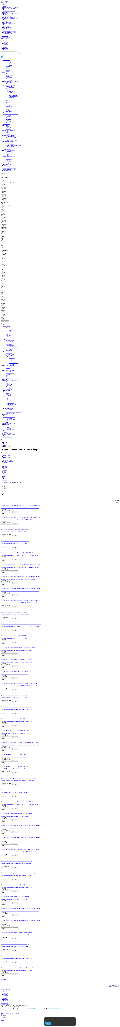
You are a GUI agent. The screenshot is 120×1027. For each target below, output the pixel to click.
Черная (7, 67)
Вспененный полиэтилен (9, 11)
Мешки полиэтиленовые (9, 17)
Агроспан (8, 116)
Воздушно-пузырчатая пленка (10, 7)
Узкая (7, 71)
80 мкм (5, 468)
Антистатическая (13, 95)
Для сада (8, 160)
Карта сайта (6, 49)
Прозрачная (6, 480)
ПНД (7, 132)
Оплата (5, 46)
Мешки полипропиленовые (9, 24)
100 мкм (5, 470)
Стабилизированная (13, 96)
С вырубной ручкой (11, 152)
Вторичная (8, 68)
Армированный (10, 73)
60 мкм (5, 467)
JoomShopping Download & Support (113, 986)
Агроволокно (9, 122)
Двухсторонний (10, 78)
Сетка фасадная (7, 22)
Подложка (8, 110)
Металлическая (9, 139)
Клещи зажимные (10, 144)
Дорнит (5, 28)
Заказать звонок (4, 38)
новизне (11, 482)
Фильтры (4, 488)
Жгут (7, 109)
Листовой (8, 105)
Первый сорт (6, 457)
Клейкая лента (6, 14)
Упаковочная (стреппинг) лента (10, 18)
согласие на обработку (54, 1008)
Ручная (7, 61)
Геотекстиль (6, 26)
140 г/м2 (8, 101)
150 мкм (5, 472)
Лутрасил (8, 121)
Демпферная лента (7, 33)
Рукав (4, 478)
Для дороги (9, 161)
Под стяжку (11, 87)
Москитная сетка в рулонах (9, 32)
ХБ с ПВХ (8, 127)
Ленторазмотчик (10, 146)
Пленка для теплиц (7, 27)
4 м (4, 476)
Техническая (9, 86)
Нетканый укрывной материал (10, 13)
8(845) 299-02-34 (4, 36)
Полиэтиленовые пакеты (9, 23)
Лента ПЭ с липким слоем (9, 31)
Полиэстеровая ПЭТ (11, 137)
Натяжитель (9, 142)
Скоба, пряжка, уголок (11, 140)
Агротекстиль (9, 117)
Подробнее (47, 1020)
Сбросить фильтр (4, 321)
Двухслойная (9, 82)
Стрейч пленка (6, 4)
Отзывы (5, 43)
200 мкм (5, 473)
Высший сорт (12, 91)
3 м (4, 475)
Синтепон (5, 21)
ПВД (7, 90)
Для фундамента (10, 163)
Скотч (4, 6)
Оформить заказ (4, 1013)
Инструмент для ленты (8, 19)
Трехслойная (9, 83)
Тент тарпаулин (7, 29)
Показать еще (4, 979)
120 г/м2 (8, 100)
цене (21, 482)
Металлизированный (11, 80)
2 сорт (10, 93)
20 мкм (10, 63)
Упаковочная (12, 97)
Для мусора (9, 134)
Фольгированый (10, 106)
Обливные (8, 129)
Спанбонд (5, 12)
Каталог (5, 40)
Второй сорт (6, 464)
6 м (4, 477)
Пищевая (8, 70)
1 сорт (10, 92)
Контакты (5, 48)
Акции (5, 47)
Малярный (8, 76)
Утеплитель (9, 111)
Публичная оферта (31, 1008)
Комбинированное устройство (13, 145)
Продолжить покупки (13, 1013)
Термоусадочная (10, 88)
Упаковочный (9, 75)
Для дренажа (9, 159)
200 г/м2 (8, 102)
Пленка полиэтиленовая (9, 8)
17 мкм (10, 62)
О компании (6, 42)
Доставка (5, 44)
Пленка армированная (8, 9)
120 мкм (5, 471)
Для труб (8, 107)
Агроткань (8, 119)
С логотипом (9, 77)
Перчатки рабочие (7, 16)
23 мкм (10, 65)
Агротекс (8, 120)
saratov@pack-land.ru (5, 37)
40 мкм (5, 466)
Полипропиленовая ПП (11, 136)
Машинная (8, 66)
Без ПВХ (8, 126)
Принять (48, 1023)
